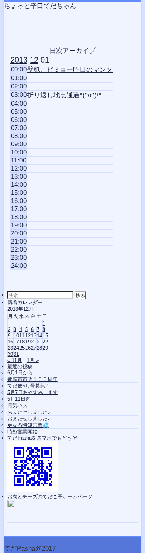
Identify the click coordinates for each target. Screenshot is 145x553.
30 (10, 354)
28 (39, 348)
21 (39, 342)
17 (16, 342)
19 (28, 342)
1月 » (33, 360)
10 (16, 335)
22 (45, 342)
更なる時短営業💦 (28, 425)
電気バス (17, 405)
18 (22, 342)
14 (39, 335)
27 (33, 348)
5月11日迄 (19, 399)
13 (33, 335)
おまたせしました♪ (28, 412)
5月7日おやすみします (32, 392)
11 (21, 335)
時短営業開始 (22, 432)
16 (10, 342)
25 (22, 348)
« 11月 (14, 360)
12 (28, 335)
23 (10, 348)
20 (33, 342)
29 (45, 348)
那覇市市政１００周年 (32, 379)
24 (16, 348)
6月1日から (20, 372)
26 (28, 348)
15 (45, 335)
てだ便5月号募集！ (28, 386)
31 (16, 354)
